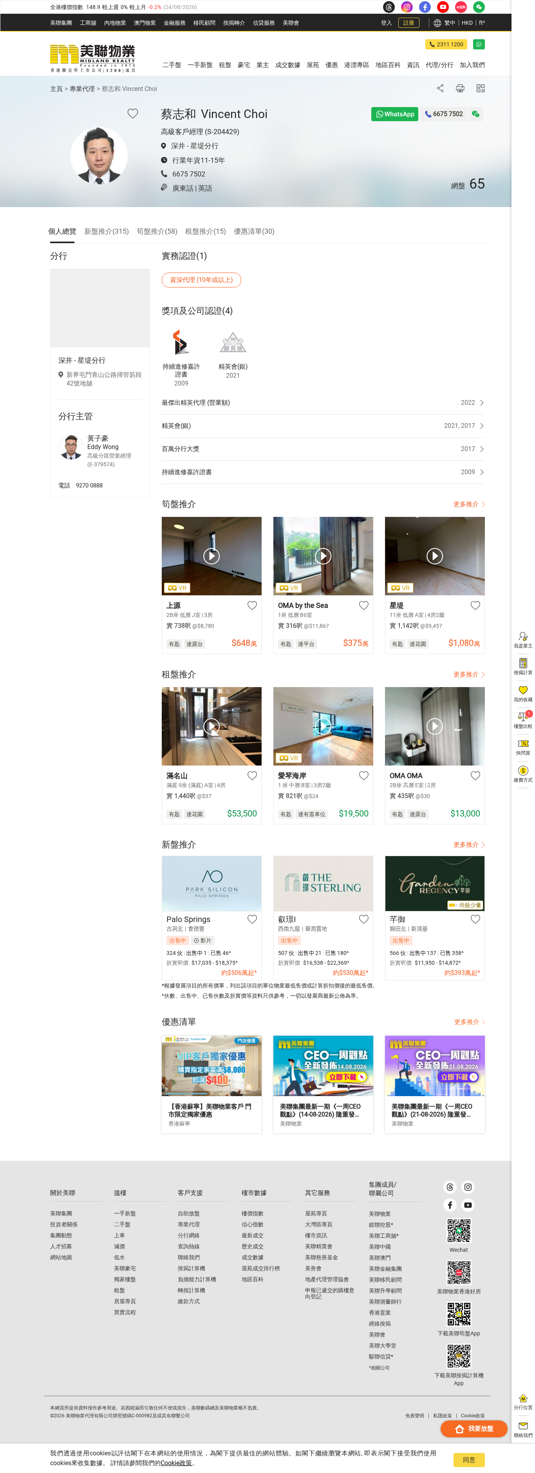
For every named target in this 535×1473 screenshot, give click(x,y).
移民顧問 (204, 23)
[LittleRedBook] (459, 1272)
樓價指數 (253, 1213)
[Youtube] (468, 1205)
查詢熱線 (189, 1246)
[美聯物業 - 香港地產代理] (92, 59)
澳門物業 (145, 23)
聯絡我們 (189, 1257)
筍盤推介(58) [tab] (157, 231)
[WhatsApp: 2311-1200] (479, 44)
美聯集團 (61, 23)
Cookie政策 (176, 1463)
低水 (119, 1257)
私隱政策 (442, 1415)
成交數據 (253, 1257)
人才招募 (61, 1246)
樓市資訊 (316, 1235)
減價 (119, 1246)
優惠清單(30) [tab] (254, 231)
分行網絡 (189, 1235)
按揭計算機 (191, 1268)
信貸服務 (264, 23)
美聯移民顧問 (385, 1280)
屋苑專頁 (316, 1213)
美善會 (313, 1268)
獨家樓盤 (125, 1279)
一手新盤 (125, 1213)
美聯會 (291, 23)
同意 (469, 1460)
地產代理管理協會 (327, 1279)
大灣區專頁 (319, 1224)
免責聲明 (414, 1415)
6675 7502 (188, 174)
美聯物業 (380, 1214)
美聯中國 (380, 1247)
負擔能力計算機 (197, 1279)
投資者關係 (64, 1224)
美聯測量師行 (385, 1301)
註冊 (408, 23)
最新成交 (253, 1235)
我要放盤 (480, 1428)
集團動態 (61, 1235)
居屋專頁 (125, 1301)
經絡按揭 (380, 1323)
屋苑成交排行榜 (261, 1268)
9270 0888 (89, 485)
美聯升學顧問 (385, 1291)
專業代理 (82, 89)
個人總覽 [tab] (62, 231)
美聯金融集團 (385, 1269)
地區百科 (253, 1279)
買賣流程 (125, 1312)
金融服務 (175, 23)
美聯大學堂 (382, 1345)
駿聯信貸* (381, 1356)
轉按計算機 (191, 1290)
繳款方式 (189, 1301)
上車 (119, 1235)
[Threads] (450, 1187)
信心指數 (253, 1224)
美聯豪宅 (125, 1268)
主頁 (56, 89)
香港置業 (380, 1312)
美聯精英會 (319, 1246)
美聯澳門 (380, 1258)
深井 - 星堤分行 (195, 146)
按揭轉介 (234, 23)
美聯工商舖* (384, 1236)
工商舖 (88, 23)
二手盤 (122, 1224)
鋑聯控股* (381, 1225)
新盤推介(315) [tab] (106, 231)
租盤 (119, 1290)
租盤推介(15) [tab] (205, 231)
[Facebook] (450, 1205)
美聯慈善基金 (321, 1257)
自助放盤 (189, 1213)
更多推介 (466, 504)
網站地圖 (61, 1257)
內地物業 (115, 23)
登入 (386, 23)
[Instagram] (468, 1187)
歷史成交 (253, 1246)
